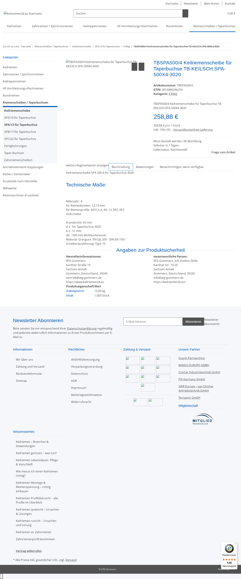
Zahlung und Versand (30, 367)
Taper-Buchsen (14, 153)
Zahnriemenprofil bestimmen (35, 539)
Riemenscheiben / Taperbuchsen (25, 102)
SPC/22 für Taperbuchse (20, 139)
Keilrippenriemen (14, 81)
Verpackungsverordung (87, 367)
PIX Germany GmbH (192, 379)
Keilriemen (10, 67)
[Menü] (235, 544)
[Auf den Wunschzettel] (141, 67)
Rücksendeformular (29, 374)
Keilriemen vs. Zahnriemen (33, 532)
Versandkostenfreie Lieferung (193, 130)
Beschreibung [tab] (121, 167)
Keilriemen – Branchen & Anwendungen (32, 444)
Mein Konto (211, 3)
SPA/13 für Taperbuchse (20, 125)
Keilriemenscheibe (17, 111)
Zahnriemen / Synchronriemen (23, 74)
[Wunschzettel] (221, 13)
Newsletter (191, 3)
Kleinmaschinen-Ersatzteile (21, 195)
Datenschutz (79, 374)
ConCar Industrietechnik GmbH (199, 372)
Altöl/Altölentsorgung (85, 359)
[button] (215, 13)
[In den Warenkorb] (69, 58)
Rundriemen (11, 95)
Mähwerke (10, 188)
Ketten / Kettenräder (16, 174)
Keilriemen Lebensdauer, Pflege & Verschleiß (37, 462)
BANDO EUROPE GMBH (194, 365)
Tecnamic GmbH (189, 398)
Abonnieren (193, 322)
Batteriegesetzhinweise (86, 395)
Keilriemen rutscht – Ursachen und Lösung (36, 523)
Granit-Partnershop (192, 358)
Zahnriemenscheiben (18, 160)
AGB (74, 381)
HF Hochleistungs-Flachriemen (23, 88)
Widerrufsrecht (81, 402)
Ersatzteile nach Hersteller (20, 181)
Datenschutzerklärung (82, 328)
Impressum (78, 388)
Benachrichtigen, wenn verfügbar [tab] (182, 167)
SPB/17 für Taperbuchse (20, 132)
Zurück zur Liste (11, 46)
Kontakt (230, 3)
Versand (71, 560)
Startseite (171, 3)
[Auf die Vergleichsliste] (134, 67)
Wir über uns (24, 359)
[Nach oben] (1, 576)
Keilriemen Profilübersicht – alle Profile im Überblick (37, 500)
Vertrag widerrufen (29, 551)
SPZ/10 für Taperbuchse (20, 118)
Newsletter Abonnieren (212, 322)
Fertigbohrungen (15, 146)
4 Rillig (173, 94)
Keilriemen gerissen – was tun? (36, 453)
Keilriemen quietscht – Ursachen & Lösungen (37, 512)
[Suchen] (185, 13)
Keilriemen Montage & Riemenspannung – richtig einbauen (33, 487)
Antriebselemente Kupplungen (23, 167)
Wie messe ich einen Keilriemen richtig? (37, 473)
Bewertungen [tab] (145, 167)
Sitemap (21, 381)
